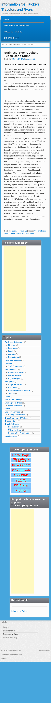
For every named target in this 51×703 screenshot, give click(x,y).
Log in (6, 627)
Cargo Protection (15, 384)
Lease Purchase (15, 406)
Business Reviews (19, 231)
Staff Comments (15, 366)
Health (7, 397)
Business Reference (13, 342)
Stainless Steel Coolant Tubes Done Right (21, 54)
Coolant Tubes (40, 231)
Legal (10, 351)
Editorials (9, 363)
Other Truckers (14, 430)
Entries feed (9, 631)
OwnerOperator (14, 375)
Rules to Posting (13, 32)
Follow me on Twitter (19, 611)
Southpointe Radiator (12, 233)
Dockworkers (13, 427)
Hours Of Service (12, 400)
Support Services (12, 412)
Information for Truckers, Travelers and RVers (11, 655)
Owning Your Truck (13, 403)
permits (11, 354)
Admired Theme (44, 650)
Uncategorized (11, 436)
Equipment (10, 381)
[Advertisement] (15, 288)
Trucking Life (10, 421)
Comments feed (10, 634)
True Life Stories (12, 424)
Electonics (12, 387)
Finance (11, 345)
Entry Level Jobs (15, 372)
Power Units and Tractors (19, 391)
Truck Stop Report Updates (16, 418)
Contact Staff (11, 38)
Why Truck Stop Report (16, 26)
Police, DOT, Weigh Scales (20, 433)
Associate (31, 59)
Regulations (13, 357)
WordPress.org (10, 637)
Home (7, 19)
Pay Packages (14, 378)
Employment (10, 369)
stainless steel (28, 233)
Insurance (12, 348)
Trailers (11, 393)
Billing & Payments (16, 415)
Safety (7, 409)
